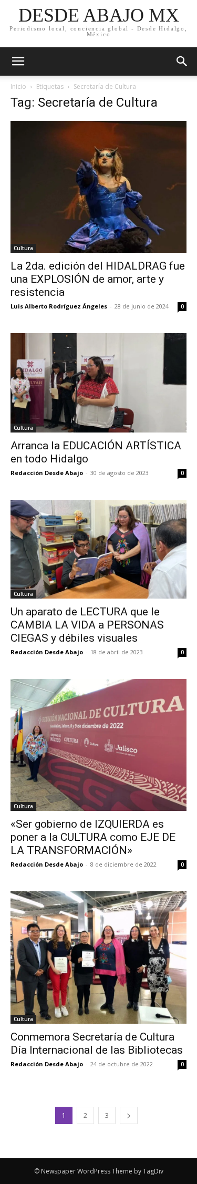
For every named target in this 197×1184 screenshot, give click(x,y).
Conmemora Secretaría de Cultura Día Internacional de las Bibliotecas (97, 1043)
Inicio (18, 86)
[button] (182, 61)
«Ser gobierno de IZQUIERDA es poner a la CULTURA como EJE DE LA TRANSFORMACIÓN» (93, 837)
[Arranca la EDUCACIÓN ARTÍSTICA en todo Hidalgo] (98, 382)
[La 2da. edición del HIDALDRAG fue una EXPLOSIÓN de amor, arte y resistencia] (98, 187)
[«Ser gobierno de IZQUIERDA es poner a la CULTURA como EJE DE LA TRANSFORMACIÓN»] (98, 745)
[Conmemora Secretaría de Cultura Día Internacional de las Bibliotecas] (98, 957)
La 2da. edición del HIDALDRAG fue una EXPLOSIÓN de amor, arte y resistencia (98, 279)
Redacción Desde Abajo (47, 473)
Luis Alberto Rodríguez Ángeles (59, 306)
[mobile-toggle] (18, 61)
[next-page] (129, 1115)
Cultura (23, 248)
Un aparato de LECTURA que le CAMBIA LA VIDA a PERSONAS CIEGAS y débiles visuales (87, 624)
